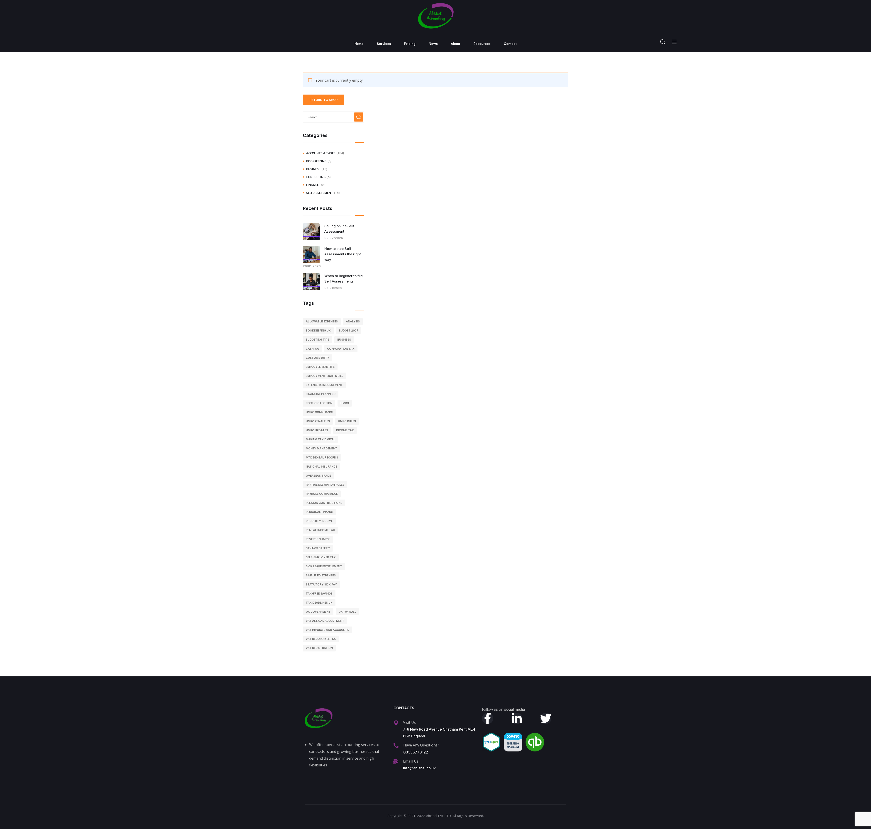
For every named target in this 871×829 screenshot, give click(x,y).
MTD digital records (322, 457)
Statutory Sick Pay (321, 584)
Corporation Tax (341, 348)
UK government (318, 611)
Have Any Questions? (421, 745)
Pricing (410, 44)
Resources (482, 44)
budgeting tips (317, 339)
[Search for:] (333, 117)
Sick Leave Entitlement (324, 566)
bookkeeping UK (318, 330)
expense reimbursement (324, 385)
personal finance (319, 512)
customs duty (317, 357)
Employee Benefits (320, 366)
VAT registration (319, 648)
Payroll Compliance (322, 493)
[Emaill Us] (396, 761)
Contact (510, 44)
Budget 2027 (348, 330)
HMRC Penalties (318, 421)
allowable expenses (322, 321)
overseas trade (318, 475)
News (433, 44)
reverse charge (318, 539)
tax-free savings (319, 593)
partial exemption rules (325, 484)
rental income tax (320, 530)
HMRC (344, 403)
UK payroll (347, 611)
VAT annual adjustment (325, 620)
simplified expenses (321, 575)
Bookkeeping (316, 161)
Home (359, 44)
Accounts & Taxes (320, 153)
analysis (353, 321)
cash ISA (312, 348)
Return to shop (324, 100)
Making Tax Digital (320, 439)
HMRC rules (347, 421)
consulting (316, 177)
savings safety (318, 548)
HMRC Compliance (319, 412)
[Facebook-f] (487, 718)
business (313, 169)
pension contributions (324, 503)
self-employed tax (321, 557)
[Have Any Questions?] (396, 745)
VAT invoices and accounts (327, 630)
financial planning (320, 394)
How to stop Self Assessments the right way (342, 254)
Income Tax (345, 430)
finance (312, 185)
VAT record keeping (321, 639)
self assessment (319, 193)
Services (384, 44)
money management (321, 448)
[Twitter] (545, 718)
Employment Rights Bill (324, 376)
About (455, 44)
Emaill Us (410, 761)
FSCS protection (319, 403)
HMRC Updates (317, 430)
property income (319, 521)
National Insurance (321, 466)
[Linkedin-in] (516, 718)
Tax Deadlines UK (319, 602)
